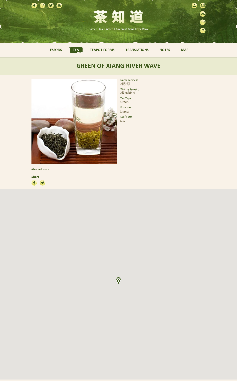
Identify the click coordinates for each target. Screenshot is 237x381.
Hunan (124, 111)
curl (122, 120)
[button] (118, 280)
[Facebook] (34, 5)
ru (203, 22)
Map (184, 50)
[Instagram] (42, 5)
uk (203, 14)
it (202, 30)
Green (124, 102)
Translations (137, 50)
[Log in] (194, 5)
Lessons (55, 50)
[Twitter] (51, 5)
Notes (165, 50)
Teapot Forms (102, 50)
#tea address (40, 169)
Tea (76, 50)
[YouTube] (59, 5)
